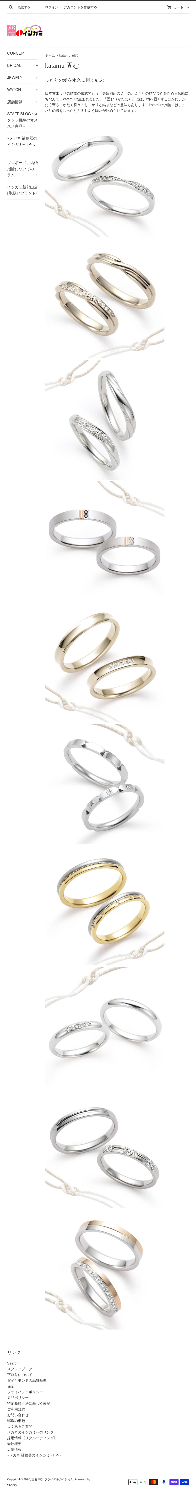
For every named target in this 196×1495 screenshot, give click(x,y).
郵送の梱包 (16, 1421)
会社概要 (14, 1444)
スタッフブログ (19, 1369)
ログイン (51, 7)
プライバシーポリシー (25, 1392)
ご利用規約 (16, 1409)
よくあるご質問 (19, 1426)
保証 (10, 1386)
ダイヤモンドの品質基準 (27, 1380)
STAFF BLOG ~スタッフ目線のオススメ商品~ (22, 120)
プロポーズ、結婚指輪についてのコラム (22, 169)
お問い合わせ (18, 1415)
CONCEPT (16, 53)
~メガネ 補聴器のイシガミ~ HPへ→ (22, 144)
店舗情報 (22, 102)
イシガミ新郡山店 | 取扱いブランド (22, 190)
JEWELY (22, 78)
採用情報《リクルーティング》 (32, 1438)
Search (12, 1363)
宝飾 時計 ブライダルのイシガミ (52, 1479)
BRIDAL (22, 65)
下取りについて (19, 1375)
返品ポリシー (18, 1398)
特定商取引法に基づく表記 (28, 1403)
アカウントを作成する (80, 7)
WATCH (22, 90)
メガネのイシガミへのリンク (30, 1432)
